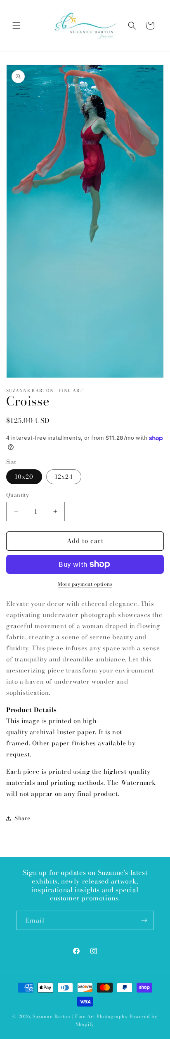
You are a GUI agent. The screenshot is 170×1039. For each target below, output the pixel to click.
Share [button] (22, 818)
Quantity (17, 495)
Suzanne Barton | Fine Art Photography (80, 1016)
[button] (16, 25)
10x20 (24, 476)
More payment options (85, 584)
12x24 (64, 476)
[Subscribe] (144, 920)
